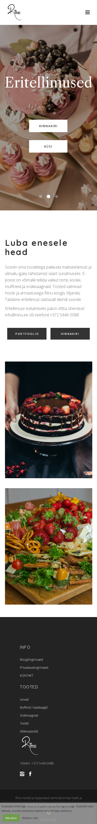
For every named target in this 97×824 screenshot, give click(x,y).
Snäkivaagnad (29, 715)
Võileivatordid (29, 731)
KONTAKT (26, 675)
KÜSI (48, 146)
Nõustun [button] (11, 818)
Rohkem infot (30, 818)
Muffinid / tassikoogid (34, 707)
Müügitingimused (31, 659)
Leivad (24, 699)
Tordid (24, 723)
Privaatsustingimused (34, 667)
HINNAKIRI (48, 126)
